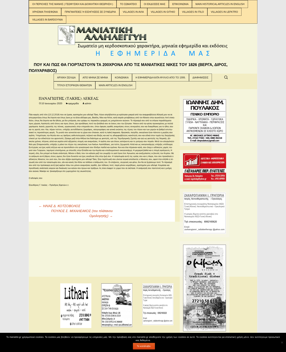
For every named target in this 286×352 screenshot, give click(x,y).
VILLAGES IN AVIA (133, 11)
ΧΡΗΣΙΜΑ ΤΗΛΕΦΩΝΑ (45, 11)
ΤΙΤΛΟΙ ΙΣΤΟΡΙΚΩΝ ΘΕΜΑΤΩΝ (74, 85)
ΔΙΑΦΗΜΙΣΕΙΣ (200, 77)
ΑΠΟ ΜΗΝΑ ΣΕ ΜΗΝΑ (95, 77)
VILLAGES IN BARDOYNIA (47, 19)
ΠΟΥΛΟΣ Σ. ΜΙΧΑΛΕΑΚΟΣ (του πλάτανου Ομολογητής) (82, 213)
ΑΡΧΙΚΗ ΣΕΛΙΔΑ (66, 77)
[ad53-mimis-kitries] (204, 287)
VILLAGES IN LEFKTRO (224, 11)
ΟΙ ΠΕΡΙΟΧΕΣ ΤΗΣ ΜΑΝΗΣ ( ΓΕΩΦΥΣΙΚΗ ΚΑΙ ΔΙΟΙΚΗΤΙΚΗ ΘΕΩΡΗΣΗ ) (72, 4)
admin (88, 103)
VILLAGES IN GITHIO (163, 11)
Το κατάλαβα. (144, 346)
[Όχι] (282, 342)
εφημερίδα (73, 103)
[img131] (204, 167)
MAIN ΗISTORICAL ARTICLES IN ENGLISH (219, 4)
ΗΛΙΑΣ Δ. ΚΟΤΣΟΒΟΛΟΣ (59, 206)
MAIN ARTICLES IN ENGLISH (115, 85)
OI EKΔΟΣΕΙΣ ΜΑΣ (154, 4)
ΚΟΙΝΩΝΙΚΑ (122, 77)
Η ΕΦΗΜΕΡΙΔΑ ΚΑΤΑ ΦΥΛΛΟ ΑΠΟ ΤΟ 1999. (161, 77)
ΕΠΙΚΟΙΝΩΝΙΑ (180, 4)
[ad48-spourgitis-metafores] (116, 305)
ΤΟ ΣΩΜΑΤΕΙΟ (128, 4)
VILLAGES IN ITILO (193, 11)
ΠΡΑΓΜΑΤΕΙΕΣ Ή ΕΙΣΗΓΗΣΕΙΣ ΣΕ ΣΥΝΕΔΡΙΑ (90, 11)
